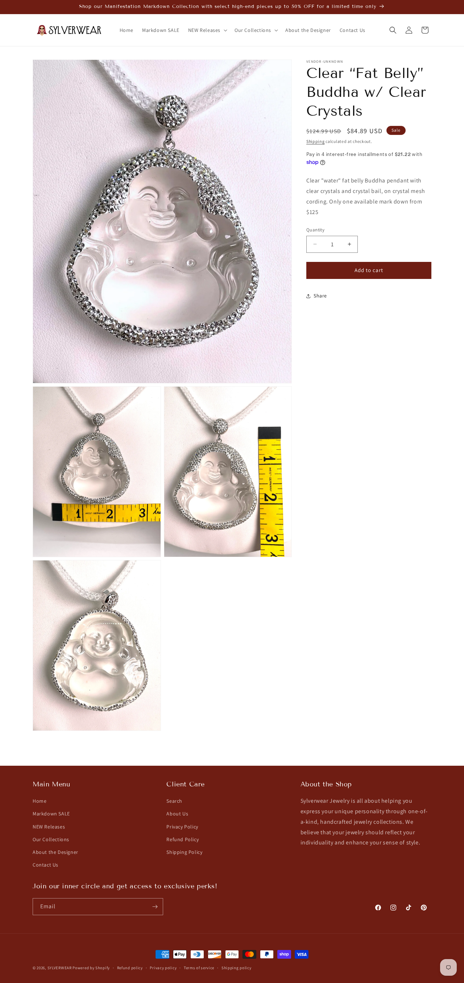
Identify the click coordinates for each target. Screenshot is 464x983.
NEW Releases (49, 826)
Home (39, 801)
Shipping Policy (184, 852)
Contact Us (45, 864)
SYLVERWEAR (59, 967)
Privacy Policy (182, 826)
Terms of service (199, 967)
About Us (177, 813)
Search (174, 801)
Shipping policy (236, 967)
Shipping (315, 141)
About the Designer (55, 852)
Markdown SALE (51, 813)
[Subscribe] (155, 906)
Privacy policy (163, 967)
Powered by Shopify (91, 967)
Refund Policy (182, 839)
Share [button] (320, 295)
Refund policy (130, 967)
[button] (207, 30)
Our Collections (51, 839)
